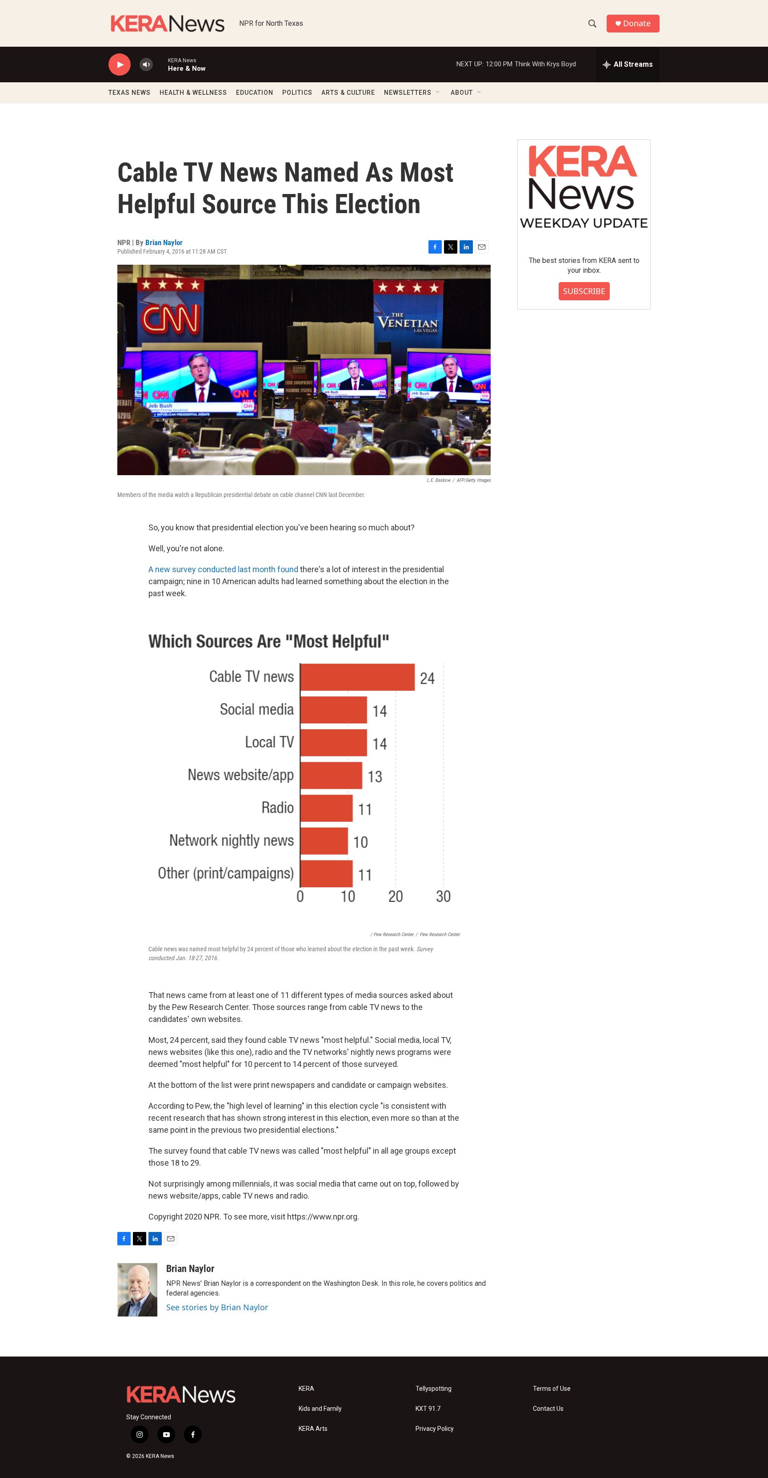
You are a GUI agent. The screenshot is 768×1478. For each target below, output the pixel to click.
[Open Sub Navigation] (438, 92)
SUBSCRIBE (584, 291)
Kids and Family (320, 1408)
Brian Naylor (164, 242)
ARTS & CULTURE (348, 92)
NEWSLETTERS (408, 92)
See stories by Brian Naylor (217, 1307)
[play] (119, 65)
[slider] (160, 64)
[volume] (146, 65)
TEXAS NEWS (129, 92)
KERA (306, 1388)
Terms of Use (552, 1388)
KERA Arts (313, 1429)
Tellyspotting (434, 1388)
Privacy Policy (435, 1429)
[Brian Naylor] (137, 1289)
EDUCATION (254, 92)
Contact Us (548, 1408)
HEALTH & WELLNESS (193, 92)
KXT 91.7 (428, 1408)
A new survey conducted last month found (223, 569)
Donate (637, 23)
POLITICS (297, 92)
